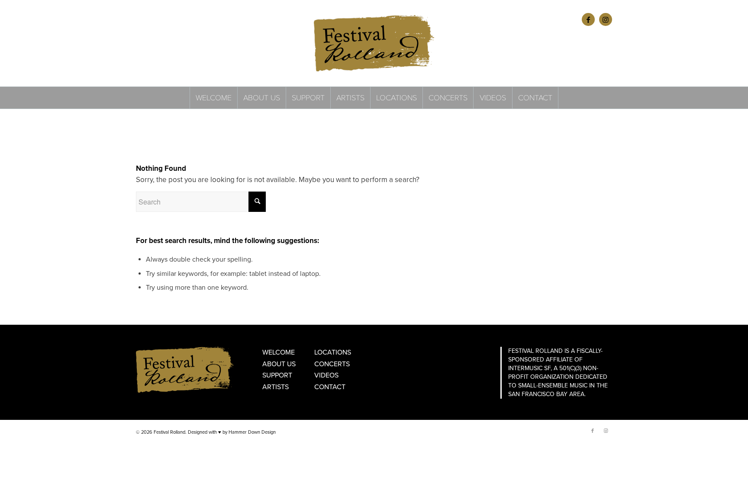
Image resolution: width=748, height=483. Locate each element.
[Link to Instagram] (605, 19)
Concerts (332, 364)
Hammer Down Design (252, 432)
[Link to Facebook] (588, 19)
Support (277, 375)
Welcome (278, 352)
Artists (275, 387)
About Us (279, 364)
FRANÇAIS (171, 19)
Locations (332, 352)
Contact (329, 387)
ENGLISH (146, 19)
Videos (326, 375)
